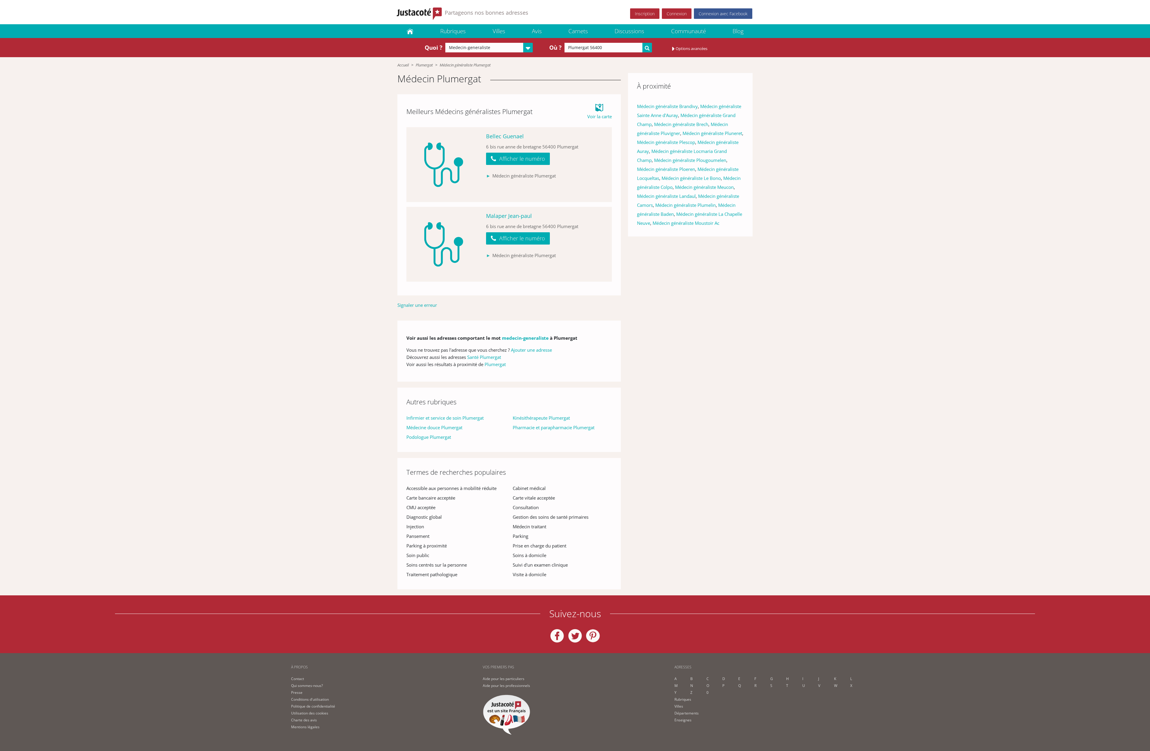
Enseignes (682, 720)
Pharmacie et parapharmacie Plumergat (553, 427)
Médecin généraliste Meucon (704, 187)
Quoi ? (433, 47)
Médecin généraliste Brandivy (667, 106)
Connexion (677, 13)
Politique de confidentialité (313, 706)
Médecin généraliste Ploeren (666, 169)
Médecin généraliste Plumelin (685, 205)
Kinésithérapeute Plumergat (541, 418)
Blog (738, 31)
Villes (499, 31)
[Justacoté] (410, 31)
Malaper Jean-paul (509, 215)
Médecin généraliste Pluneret (712, 133)
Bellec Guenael (505, 136)
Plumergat (424, 65)
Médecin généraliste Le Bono (691, 178)
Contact (297, 678)
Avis (537, 31)
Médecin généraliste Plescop (666, 142)
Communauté (688, 31)
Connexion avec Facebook (723, 13)
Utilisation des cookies (309, 713)
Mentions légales (305, 727)
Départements (686, 713)
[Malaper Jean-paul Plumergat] (443, 244)
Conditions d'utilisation (310, 699)
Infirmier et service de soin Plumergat (445, 418)
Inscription (645, 13)
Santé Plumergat (484, 357)
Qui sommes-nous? (307, 685)
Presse (296, 692)
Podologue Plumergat (428, 437)
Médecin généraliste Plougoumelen (690, 160)
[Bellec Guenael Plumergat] (443, 164)
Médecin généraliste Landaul (666, 196)
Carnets (578, 31)
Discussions (629, 31)
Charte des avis (304, 720)
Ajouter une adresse (531, 350)
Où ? (555, 47)
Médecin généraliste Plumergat (465, 65)
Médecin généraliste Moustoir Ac (686, 223)
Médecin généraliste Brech (681, 124)
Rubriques (453, 31)
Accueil (403, 65)
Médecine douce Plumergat (434, 427)
